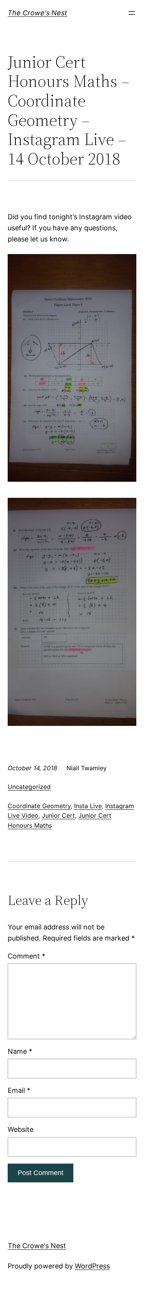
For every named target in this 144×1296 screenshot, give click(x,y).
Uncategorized (29, 787)
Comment (26, 956)
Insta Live (88, 806)
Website (20, 1129)
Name (20, 1051)
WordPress (92, 1266)
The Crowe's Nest (37, 13)
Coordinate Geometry (39, 806)
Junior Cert (58, 815)
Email (19, 1090)
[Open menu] (131, 13)
